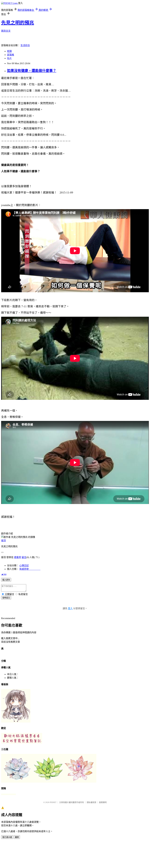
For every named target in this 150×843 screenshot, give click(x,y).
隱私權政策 (91, 802)
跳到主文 (6, 31)
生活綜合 (25, 45)
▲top (3, 574)
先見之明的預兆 (17, 22)
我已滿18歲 (7, 837)
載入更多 (6, 580)
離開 (17, 837)
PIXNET (53, 802)
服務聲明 (103, 802)
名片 (9, 58)
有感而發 (29, 569)
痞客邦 (17, 557)
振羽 (3, 540)
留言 (24, 557)
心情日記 (24, 565)
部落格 (10, 54)
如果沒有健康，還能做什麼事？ (31, 71)
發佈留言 (6, 598)
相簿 (9, 51)
